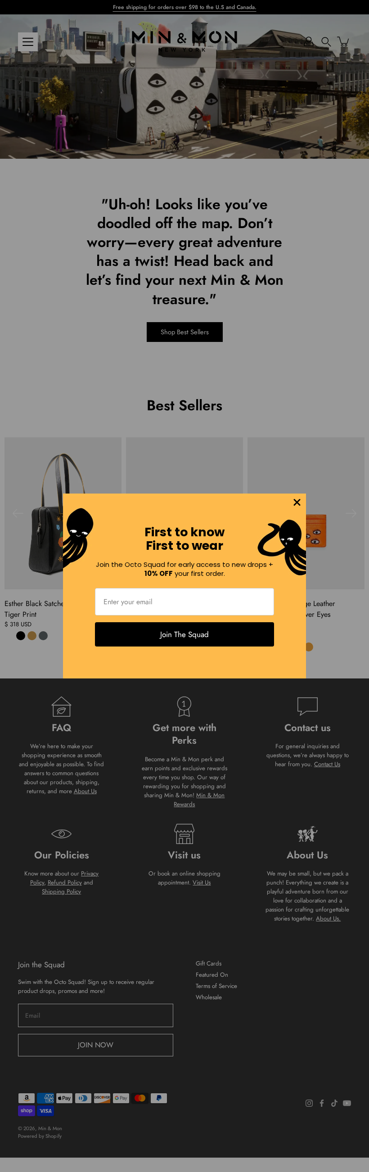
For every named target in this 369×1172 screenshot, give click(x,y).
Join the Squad (184, 634)
